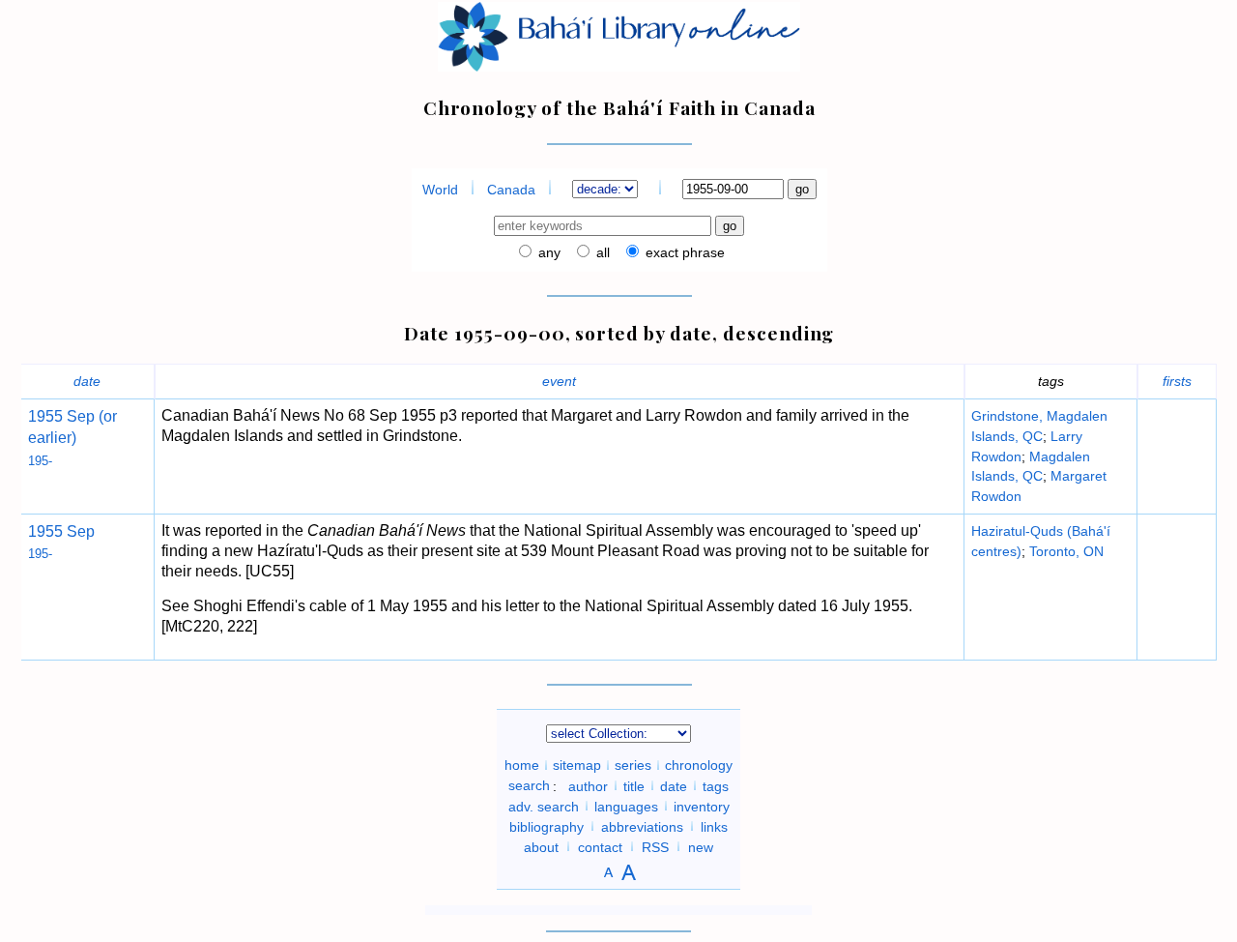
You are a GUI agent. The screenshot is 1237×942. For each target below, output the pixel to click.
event (559, 381)
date (87, 381)
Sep (79, 531)
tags (716, 785)
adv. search (543, 805)
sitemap (577, 765)
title (634, 785)
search (529, 785)
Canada (511, 189)
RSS (655, 846)
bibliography (546, 826)
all (601, 252)
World (440, 189)
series (633, 765)
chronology (699, 765)
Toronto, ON (1066, 551)
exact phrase (683, 252)
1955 (45, 416)
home (521, 765)
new (700, 846)
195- (40, 461)
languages (626, 805)
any (547, 252)
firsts (1177, 381)
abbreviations (642, 826)
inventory (702, 805)
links (714, 826)
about (541, 846)
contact (600, 846)
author (588, 785)
